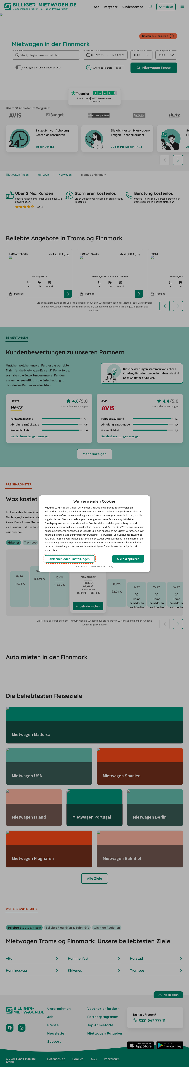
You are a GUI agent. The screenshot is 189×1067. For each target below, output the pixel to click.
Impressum (81, 566)
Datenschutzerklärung (102, 566)
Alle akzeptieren (128, 559)
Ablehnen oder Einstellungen (69, 559)
